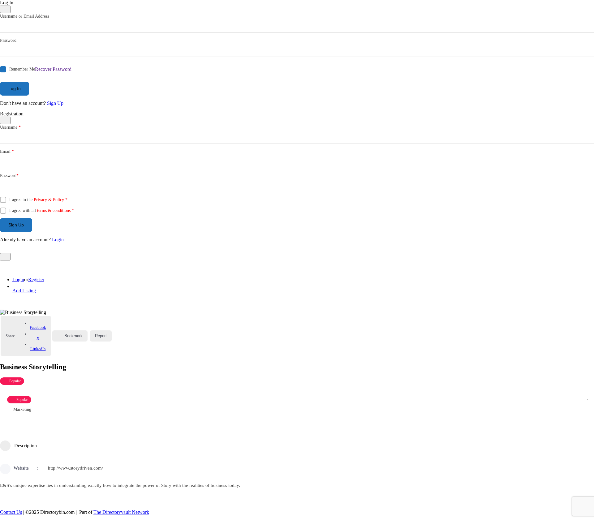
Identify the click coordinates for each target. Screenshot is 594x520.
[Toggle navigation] (5, 256)
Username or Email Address (24, 16)
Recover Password (53, 69)
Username (10, 127)
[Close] (5, 9)
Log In (14, 88)
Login (58, 239)
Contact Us (11, 512)
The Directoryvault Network (121, 512)
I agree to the (38, 199)
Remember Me (22, 69)
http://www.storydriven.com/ (75, 468)
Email (7, 151)
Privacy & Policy (49, 199)
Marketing (22, 409)
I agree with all (41, 210)
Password (8, 40)
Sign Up (55, 103)
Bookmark (73, 335)
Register (36, 279)
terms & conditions (54, 210)
